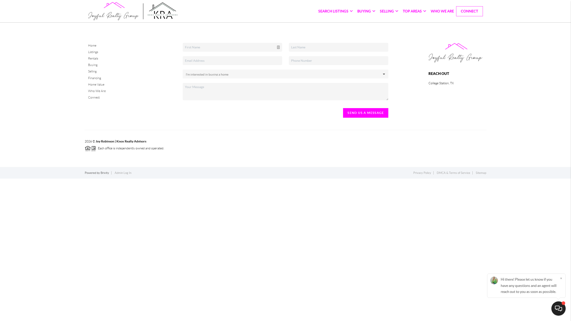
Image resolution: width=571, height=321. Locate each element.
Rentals (93, 58)
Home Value (96, 84)
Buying (92, 65)
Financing (94, 78)
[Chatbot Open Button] (558, 308)
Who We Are (442, 11)
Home (92, 45)
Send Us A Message (366, 113)
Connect (469, 11)
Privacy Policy (422, 173)
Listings (93, 52)
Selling (92, 71)
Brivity (105, 173)
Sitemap (481, 173)
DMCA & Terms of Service (453, 173)
